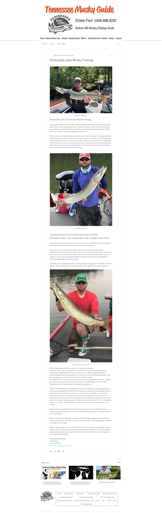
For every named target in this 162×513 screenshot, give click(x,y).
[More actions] (111, 55)
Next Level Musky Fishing (106, 482)
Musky (52, 44)
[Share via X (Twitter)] (55, 451)
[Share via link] (63, 451)
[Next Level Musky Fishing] (108, 472)
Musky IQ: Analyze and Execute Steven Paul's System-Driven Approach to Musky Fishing (81, 483)
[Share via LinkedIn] (59, 451)
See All (119, 462)
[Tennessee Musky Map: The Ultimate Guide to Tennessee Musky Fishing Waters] (53, 472)
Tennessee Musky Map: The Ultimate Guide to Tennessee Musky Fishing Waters (52, 483)
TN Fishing (44, 44)
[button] (118, 44)
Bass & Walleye (61, 44)
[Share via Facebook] (50, 451)
